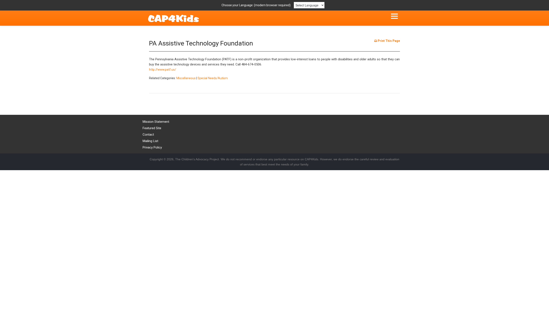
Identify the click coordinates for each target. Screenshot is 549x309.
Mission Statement (156, 122)
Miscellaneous (186, 78)
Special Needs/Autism (213, 78)
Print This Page (388, 40)
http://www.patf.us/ (162, 69)
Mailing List (150, 141)
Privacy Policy (152, 147)
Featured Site (152, 128)
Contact (148, 134)
